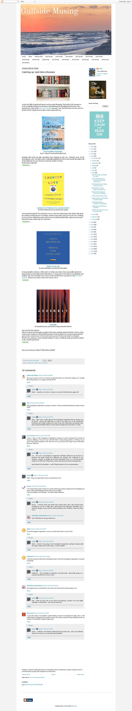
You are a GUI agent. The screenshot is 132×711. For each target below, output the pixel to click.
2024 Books (69, 56)
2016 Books (65, 59)
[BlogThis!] (45, 360)
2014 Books (85, 59)
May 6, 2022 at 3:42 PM (37, 403)
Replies (31, 386)
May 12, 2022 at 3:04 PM (46, 598)
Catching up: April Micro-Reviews (99, 206)
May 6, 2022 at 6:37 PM (46, 417)
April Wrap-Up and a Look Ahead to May (100, 210)
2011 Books (25, 62)
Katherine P (30, 556)
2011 (92, 246)
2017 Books (55, 59)
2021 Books (99, 56)
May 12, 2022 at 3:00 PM (46, 541)
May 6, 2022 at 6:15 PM (43, 435)
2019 (92, 227)
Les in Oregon (31, 435)
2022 (92, 156)
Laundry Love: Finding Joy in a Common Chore (53, 208)
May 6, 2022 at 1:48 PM (46, 375)
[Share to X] (47, 360)
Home (24, 56)
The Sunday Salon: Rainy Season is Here (99, 184)
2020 (92, 224)
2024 (92, 151)
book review (37, 363)
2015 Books (75, 59)
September (95, 163)
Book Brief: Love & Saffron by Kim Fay (98, 188)
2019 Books (35, 59)
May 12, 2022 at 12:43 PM (55, 515)
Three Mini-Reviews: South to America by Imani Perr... (99, 180)
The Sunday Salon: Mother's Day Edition (99, 202)
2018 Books (45, 59)
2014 (92, 239)
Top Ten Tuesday (45, 108)
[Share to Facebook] (49, 360)
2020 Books (25, 59)
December (95, 158)
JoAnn (34, 389)
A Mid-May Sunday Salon (99, 196)
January (94, 219)
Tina (28, 403)
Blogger (74, 706)
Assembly (53, 325)
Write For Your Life (53, 266)
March (94, 214)
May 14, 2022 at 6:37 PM (41, 613)
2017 (92, 232)
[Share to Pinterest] (51, 360)
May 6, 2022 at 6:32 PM (46, 389)
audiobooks (30, 363)
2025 (92, 149)
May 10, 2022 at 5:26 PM (38, 529)
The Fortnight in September (52, 151)
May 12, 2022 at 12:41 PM (50, 585)
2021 (92, 222)
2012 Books (105, 59)
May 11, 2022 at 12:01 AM (42, 556)
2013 (92, 241)
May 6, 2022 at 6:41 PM (46, 453)
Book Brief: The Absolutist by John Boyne (100, 198)
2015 (92, 237)
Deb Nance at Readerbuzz (40, 515)
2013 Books (95, 59)
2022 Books (89, 56)
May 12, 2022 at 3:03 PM (46, 570)
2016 (92, 234)
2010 (92, 249)
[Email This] (43, 360)
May (93, 172)
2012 (92, 244)
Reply (28, 382)
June (93, 170)
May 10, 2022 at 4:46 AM (38, 486)
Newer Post (26, 674)
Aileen (29, 529)
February (95, 217)
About (30, 56)
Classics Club (39, 56)
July (93, 168)
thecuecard (30, 613)
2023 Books (79, 56)
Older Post (80, 674)
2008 (92, 253)
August (94, 165)
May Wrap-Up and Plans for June (99, 175)
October (94, 160)
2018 (92, 229)
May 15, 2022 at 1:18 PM (46, 629)
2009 (92, 251)
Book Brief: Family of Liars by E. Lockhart (99, 192)
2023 (92, 154)
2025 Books (59, 56)
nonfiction (45, 363)
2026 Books (49, 56)
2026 (92, 146)
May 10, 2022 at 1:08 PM (46, 502)
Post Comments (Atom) (37, 677)
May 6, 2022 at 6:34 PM (41, 475)
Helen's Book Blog (32, 375)
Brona (29, 486)
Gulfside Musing (49, 11)
